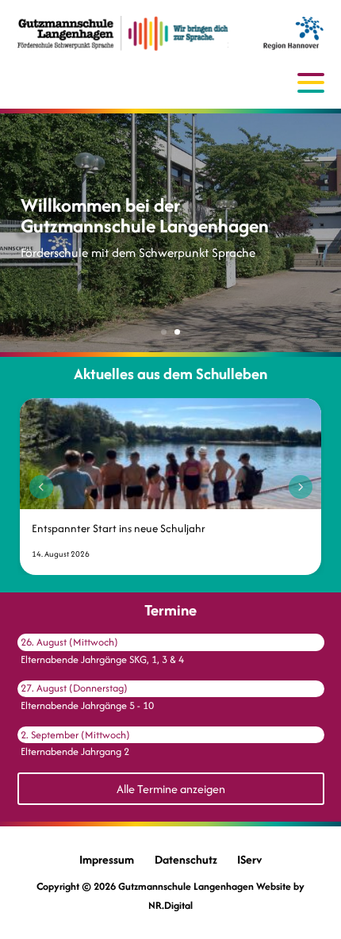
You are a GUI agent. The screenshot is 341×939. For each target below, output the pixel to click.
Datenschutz (186, 859)
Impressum (106, 859)
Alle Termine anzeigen (171, 788)
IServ (249, 859)
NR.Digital (170, 905)
